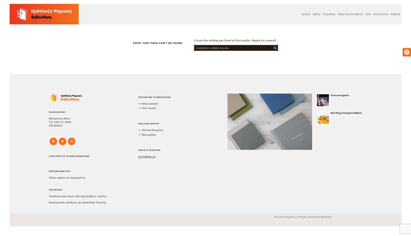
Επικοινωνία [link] (380, 14)
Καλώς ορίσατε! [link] (150, 103)
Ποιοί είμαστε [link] (149, 108)
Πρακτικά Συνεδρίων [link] (350, 14)
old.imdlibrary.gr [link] (146, 156)
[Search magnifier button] (275, 48)
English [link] (395, 14)
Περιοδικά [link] (329, 14)
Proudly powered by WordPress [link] (315, 216)
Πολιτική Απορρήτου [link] (152, 130)
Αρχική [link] (306, 14)
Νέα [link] (368, 14)
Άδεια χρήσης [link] (149, 134)
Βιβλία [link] (316, 14)
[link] (407, 52)
